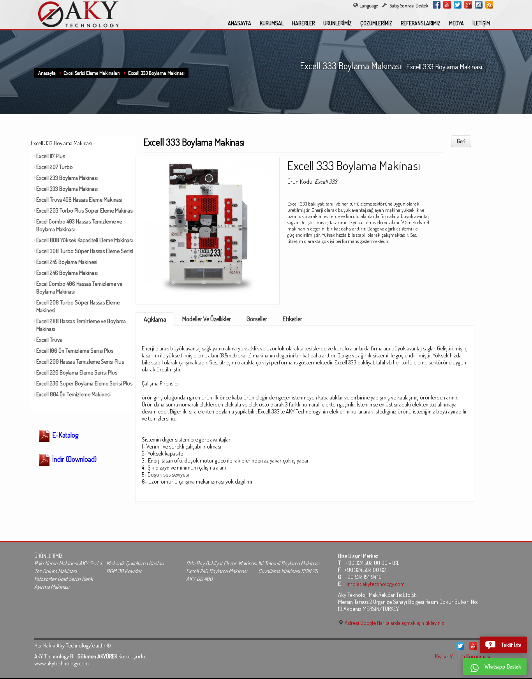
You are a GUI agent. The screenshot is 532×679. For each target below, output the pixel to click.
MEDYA (456, 23)
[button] (503, 645)
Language (368, 5)
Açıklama (155, 319)
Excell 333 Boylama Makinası (156, 73)
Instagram (479, 5)
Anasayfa (47, 73)
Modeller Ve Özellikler (206, 319)
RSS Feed (489, 5)
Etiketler (292, 319)
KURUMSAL (272, 23)
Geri (461, 141)
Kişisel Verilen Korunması (462, 656)
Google (468, 5)
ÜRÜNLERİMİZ (337, 23)
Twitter (458, 5)
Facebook (436, 5)
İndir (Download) (74, 459)
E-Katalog (64, 435)
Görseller (257, 319)
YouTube (447, 5)
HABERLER (303, 23)
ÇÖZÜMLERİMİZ (376, 23)
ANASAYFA (239, 23)
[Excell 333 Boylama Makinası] (207, 228)
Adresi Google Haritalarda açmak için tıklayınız (394, 622)
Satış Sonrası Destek (408, 5)
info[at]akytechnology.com (376, 583)
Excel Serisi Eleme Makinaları (91, 73)
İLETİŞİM (481, 23)
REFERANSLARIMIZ (420, 23)
